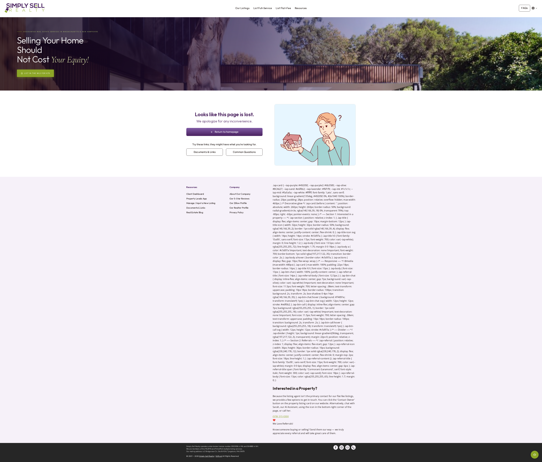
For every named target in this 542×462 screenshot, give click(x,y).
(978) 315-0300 (281, 416)
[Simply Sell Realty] (24, 3)
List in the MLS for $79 (37, 73)
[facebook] (335, 447)
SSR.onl (219, 456)
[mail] (347, 447)
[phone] (353, 447)
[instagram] (341, 447)
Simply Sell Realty (206, 456)
